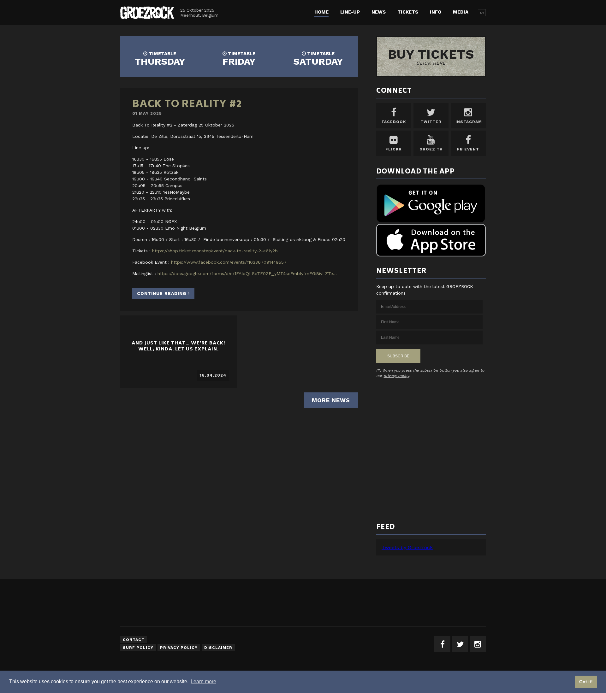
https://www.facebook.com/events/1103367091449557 (229, 262)
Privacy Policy (179, 647)
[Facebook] (442, 644)
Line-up (350, 12)
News (378, 12)
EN (482, 12)
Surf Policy (138, 647)
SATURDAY (318, 59)
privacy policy (396, 375)
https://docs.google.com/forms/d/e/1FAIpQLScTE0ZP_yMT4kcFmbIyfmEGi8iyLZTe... (247, 273)
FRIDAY (239, 59)
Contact (134, 639)
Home (321, 12)
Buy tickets (431, 56)
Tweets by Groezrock (407, 547)
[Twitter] (460, 644)
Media (460, 12)
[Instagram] (478, 644)
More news (331, 400)
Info (435, 12)
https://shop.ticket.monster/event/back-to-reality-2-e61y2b (215, 250)
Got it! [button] (586, 681)
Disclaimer (218, 647)
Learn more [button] (203, 681)
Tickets (407, 12)
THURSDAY (159, 59)
